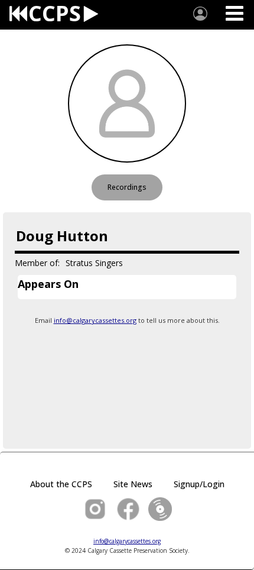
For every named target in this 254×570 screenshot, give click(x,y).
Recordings (127, 187)
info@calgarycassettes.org (95, 320)
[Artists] (200, 14)
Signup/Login (199, 484)
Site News (132, 484)
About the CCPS (61, 484)
